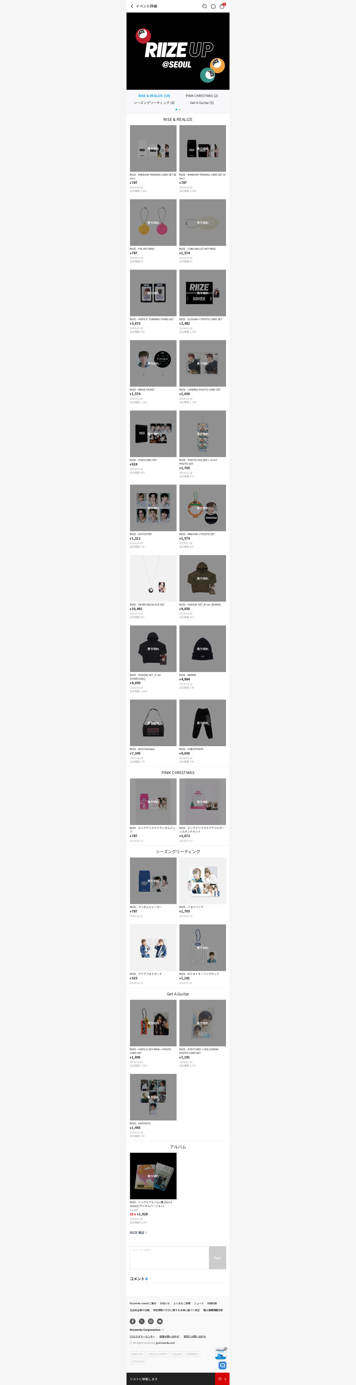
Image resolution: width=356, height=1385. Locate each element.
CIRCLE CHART (157, 1354)
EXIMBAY (192, 1354)
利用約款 (212, 1303)
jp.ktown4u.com (165, 1342)
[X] (142, 1321)
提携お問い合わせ (169, 1336)
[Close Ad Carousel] (225, 1348)
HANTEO (137, 1354)
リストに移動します (143, 1379)
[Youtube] (160, 1321)
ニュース (199, 1303)
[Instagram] (151, 1321)
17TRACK (138, 1361)
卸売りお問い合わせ (195, 1336)
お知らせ (165, 1303)
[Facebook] (133, 1321)
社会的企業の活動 (140, 1310)
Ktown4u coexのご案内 (143, 1303)
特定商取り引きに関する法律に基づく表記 (176, 1310)
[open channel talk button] (222, 1365)
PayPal (177, 1354)
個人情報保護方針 (213, 1310)
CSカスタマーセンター (142, 1336)
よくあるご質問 (182, 1303)
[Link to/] (213, 6)
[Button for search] (204, 6)
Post (217, 1258)
